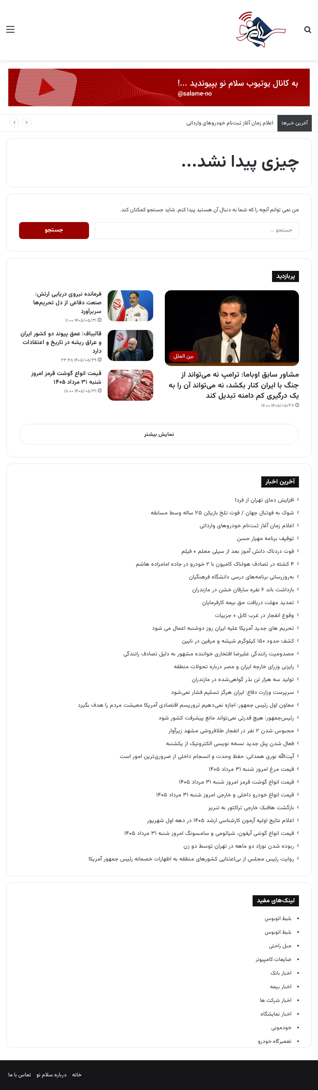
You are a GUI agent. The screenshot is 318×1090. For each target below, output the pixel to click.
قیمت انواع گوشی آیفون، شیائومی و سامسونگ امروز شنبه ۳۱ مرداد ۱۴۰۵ (209, 833)
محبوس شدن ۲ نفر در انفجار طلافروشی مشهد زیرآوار (230, 731)
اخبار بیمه (281, 987)
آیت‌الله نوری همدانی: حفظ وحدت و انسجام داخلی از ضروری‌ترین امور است (207, 756)
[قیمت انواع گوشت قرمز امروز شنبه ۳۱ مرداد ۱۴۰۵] (130, 385)
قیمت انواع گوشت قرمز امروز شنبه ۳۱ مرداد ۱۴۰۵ (66, 378)
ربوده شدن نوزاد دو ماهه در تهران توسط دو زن (238, 846)
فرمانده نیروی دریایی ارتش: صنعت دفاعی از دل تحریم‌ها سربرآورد (67, 303)
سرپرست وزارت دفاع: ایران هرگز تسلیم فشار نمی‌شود (232, 692)
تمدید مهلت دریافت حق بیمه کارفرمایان (248, 602)
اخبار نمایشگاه (276, 1014)
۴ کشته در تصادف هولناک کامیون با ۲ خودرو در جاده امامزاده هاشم (215, 564)
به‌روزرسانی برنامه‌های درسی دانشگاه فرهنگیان (240, 577)
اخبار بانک (281, 973)
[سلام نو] (260, 30)
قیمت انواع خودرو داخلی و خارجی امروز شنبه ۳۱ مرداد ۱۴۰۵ (225, 795)
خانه (77, 1075)
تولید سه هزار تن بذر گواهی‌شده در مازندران (243, 679)
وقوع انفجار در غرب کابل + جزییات (254, 615)
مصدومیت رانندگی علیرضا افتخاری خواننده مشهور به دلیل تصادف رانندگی (208, 654)
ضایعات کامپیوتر (273, 960)
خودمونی (281, 1028)
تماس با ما (19, 1075)
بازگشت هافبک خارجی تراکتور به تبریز (251, 807)
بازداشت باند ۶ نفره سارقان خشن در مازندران (243, 590)
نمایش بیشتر (159, 434)
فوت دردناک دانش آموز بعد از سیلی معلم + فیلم (237, 551)
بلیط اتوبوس (278, 919)
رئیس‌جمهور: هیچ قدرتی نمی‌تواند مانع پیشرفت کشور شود (226, 718)
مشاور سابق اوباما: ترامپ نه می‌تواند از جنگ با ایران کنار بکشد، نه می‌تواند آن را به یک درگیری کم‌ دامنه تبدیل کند (234, 385)
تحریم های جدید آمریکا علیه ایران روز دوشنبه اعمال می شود (223, 628)
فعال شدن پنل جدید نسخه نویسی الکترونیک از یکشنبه (230, 743)
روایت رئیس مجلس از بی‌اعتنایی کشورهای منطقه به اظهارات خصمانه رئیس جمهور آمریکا (191, 859)
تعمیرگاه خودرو (275, 1041)
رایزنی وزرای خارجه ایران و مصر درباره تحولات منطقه (234, 666)
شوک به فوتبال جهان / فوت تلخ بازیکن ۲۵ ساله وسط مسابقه (222, 513)
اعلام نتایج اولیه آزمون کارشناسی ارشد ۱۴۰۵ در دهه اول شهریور (220, 820)
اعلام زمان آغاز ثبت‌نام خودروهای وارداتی (229, 123)
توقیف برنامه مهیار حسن (265, 538)
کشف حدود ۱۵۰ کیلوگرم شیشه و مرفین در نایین (238, 641)
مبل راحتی (280, 946)
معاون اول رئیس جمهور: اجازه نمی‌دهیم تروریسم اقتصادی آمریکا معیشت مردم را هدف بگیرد (186, 705)
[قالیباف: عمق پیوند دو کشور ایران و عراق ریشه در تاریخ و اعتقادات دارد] (130, 345)
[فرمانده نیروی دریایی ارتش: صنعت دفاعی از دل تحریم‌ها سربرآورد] (130, 305)
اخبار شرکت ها (276, 1001)
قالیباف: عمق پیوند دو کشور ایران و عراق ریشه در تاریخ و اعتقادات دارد (60, 343)
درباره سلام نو (51, 1075)
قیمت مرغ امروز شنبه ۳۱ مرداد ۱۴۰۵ (251, 769)
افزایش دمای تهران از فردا (264, 500)
